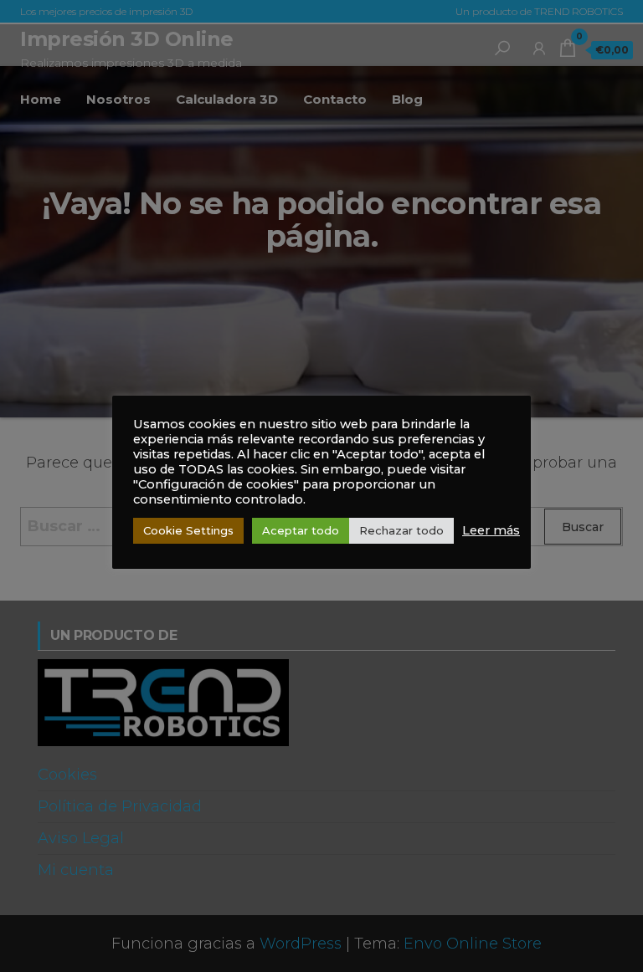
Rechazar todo (401, 530)
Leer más (491, 530)
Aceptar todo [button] (300, 530)
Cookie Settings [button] (188, 530)
